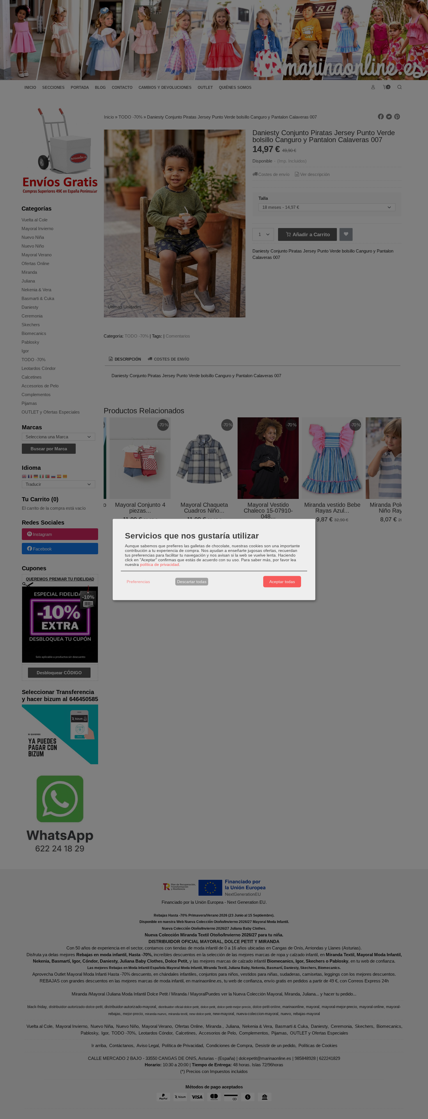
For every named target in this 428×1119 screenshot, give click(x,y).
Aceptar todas (282, 581)
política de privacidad (159, 564)
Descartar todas (191, 581)
